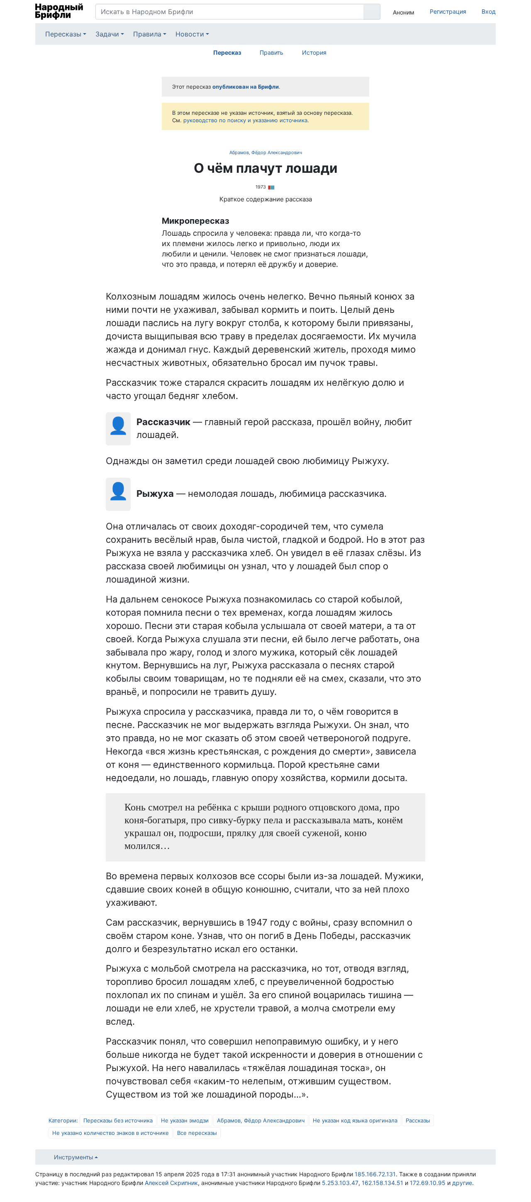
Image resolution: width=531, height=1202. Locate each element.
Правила (147, 34)
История (314, 52)
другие (462, 1182)
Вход (489, 11)
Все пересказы (197, 1132)
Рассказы (418, 1120)
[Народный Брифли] (59, 11)
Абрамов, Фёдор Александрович (265, 152)
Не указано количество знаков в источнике (110, 1132)
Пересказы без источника (118, 1120)
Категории (62, 1120)
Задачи (107, 34)
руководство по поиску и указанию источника (245, 120)
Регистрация (448, 11)
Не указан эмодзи (185, 1120)
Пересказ (227, 52)
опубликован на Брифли (245, 86)
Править (271, 52)
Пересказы (63, 34)
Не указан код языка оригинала (355, 1120)
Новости (189, 34)
